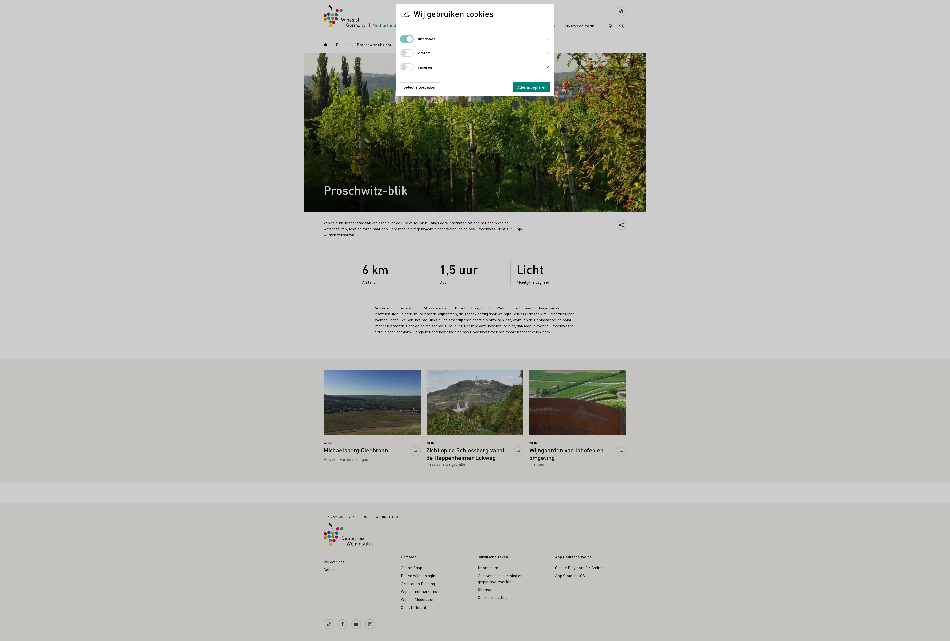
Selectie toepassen (420, 87)
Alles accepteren (531, 87)
